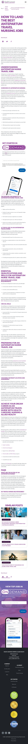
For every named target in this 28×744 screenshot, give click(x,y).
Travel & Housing (19, 673)
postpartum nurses (10, 93)
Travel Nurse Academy (19, 667)
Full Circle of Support (7, 447)
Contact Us (7, 671)
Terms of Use (13, 738)
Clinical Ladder (6, 453)
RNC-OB (3, 300)
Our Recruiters (7, 668)
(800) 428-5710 (15, 658)
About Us (7, 665)
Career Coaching (6, 444)
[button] (25, 2)
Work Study (12, 453)
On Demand (8, 463)
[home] (8, 2)
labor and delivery (12, 75)
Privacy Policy (13, 740)
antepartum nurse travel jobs (19, 360)
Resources (14, 684)
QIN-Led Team (12, 450)
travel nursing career (7, 57)
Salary (19, 670)
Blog (7, 674)
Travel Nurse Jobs (14, 681)
